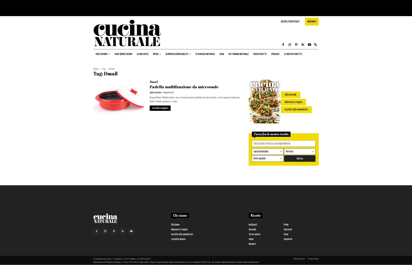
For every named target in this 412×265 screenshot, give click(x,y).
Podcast (275, 54)
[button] (316, 44)
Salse (251, 239)
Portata (289, 151)
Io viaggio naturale (205, 54)
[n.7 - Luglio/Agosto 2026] (265, 102)
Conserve (288, 239)
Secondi (252, 229)
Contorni (288, 229)
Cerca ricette (260, 54)
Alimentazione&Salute (177, 54)
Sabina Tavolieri (156, 93)
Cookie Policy (313, 258)
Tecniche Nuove (178, 239)
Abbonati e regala (179, 229)
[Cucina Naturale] (127, 47)
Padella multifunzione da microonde (184, 86)
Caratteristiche (261, 151)
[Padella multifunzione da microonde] (119, 99)
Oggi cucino (101, 54)
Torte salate (254, 234)
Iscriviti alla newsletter (182, 234)
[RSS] (303, 45)
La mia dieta (142, 54)
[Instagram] (290, 45)
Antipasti (253, 224)
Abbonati (311, 21)
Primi (286, 224)
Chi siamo (175, 224)
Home (96, 68)
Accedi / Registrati (290, 21)
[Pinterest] (296, 45)
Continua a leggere (160, 108)
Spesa (155, 54)
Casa (222, 54)
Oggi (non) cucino (123, 54)
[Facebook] (283, 45)
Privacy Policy (299, 258)
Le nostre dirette (293, 54)
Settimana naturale (239, 54)
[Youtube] (309, 45)
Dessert (252, 244)
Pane (286, 234)
